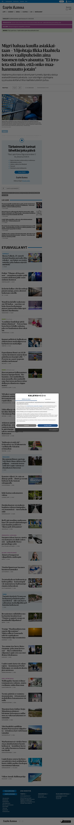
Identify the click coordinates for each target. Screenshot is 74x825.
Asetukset (26, 425)
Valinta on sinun (26, 399)
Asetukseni (48, 399)
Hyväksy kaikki (47, 425)
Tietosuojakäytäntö (53, 429)
